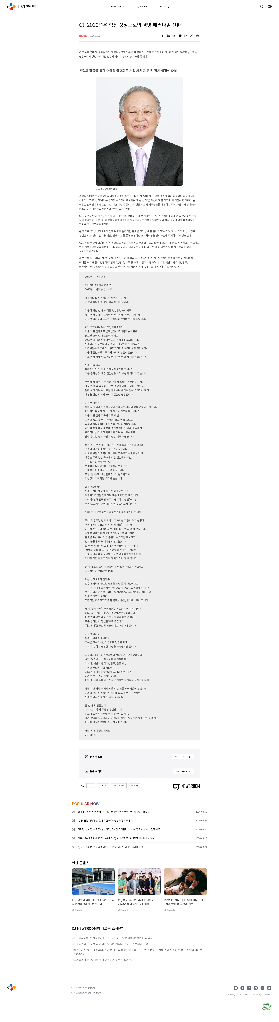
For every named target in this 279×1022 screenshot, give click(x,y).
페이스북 (242, 988)
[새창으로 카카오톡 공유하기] (180, 36)
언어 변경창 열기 (270, 6)
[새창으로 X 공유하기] (174, 36)
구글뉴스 (262, 988)
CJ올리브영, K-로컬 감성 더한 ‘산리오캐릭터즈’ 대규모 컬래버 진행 (110, 944)
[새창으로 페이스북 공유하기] (162, 36)
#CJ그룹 (103, 785)
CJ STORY (142, 6)
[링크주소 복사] (191, 36)
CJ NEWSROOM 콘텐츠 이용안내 (86, 992)
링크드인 (249, 988)
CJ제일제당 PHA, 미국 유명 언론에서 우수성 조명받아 (103, 959)
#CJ (90, 785)
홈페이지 (269, 988)
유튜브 (235, 988)
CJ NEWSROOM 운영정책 (83, 987)
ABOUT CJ (164, 6)
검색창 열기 (262, 6)
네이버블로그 (255, 988)
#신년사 (134, 785)
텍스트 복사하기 (181, 756)
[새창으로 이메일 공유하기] (186, 36)
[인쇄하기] (197, 36)
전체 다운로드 (181, 771)
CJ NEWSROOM (11, 6)
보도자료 (83, 35)
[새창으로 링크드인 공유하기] (168, 36)
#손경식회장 (119, 785)
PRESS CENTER (117, 6)
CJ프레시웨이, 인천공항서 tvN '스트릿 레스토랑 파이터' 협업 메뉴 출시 (113, 938)
